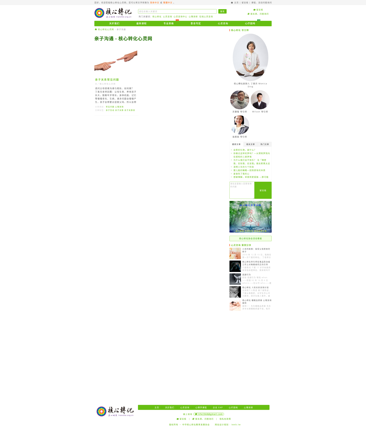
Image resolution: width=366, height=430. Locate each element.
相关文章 (250, 144)
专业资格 (169, 23)
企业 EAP (218, 407)
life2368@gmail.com (210, 414)
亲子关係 (119, 110)
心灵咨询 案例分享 (241, 245)
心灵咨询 (167, 16)
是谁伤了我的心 (241, 173)
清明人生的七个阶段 (243, 166)
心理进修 (193, 16)
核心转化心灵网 (113, 13)
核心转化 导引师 (240, 30)
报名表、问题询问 (259, 13)
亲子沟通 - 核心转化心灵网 (123, 38)
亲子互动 (110, 110)
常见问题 (110, 106)
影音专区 (196, 23)
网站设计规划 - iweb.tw (228, 424)
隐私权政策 (225, 418)
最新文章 (236, 144)
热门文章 (264, 144)
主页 (236, 2)
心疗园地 (250, 23)
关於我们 (114, 23)
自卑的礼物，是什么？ (244, 149)
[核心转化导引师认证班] (250, 231)
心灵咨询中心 (180, 16)
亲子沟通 (121, 29)
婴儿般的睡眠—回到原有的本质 (249, 170)
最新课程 (141, 23)
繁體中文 (167, 2)
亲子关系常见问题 (107, 79)
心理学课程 (201, 407)
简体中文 (154, 2)
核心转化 (157, 16)
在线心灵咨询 (206, 16)
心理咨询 (119, 106)
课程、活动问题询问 (261, 2)
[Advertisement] (160, 144)
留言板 (245, 2)
